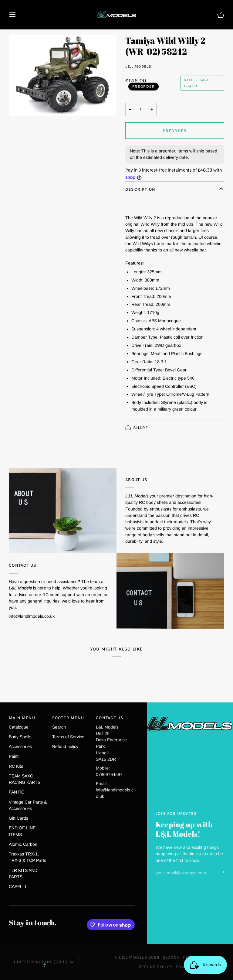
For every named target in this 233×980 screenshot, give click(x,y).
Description (140, 189)
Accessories (20, 746)
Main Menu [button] (22, 717)
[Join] (219, 872)
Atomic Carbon (23, 844)
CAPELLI (17, 886)
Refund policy (65, 746)
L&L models (138, 66)
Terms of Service (68, 736)
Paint (14, 756)
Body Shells (20, 736)
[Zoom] (62, 75)
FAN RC (16, 792)
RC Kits (16, 766)
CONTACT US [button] (109, 717)
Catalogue (19, 727)
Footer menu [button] (68, 717)
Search (59, 727)
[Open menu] (18, 14)
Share (140, 427)
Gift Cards (18, 818)
